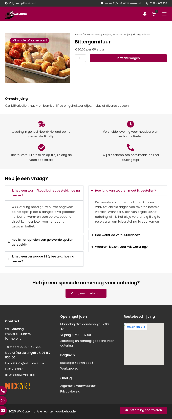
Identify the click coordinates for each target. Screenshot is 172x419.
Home (78, 34)
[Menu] (164, 13)
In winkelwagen (128, 58)
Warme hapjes (121, 34)
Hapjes (107, 34)
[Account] (145, 14)
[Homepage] (16, 14)
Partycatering (92, 34)
